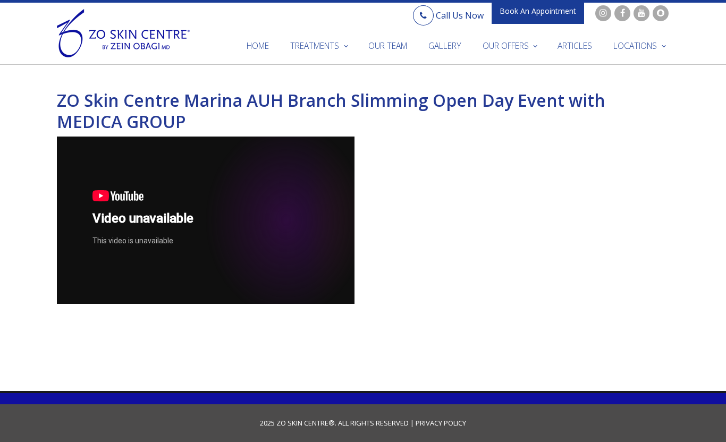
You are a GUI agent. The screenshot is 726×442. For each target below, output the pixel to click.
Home (258, 46)
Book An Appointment (538, 11)
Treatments (314, 46)
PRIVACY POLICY (440, 423)
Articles (575, 46)
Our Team (387, 46)
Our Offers (506, 46)
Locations (635, 46)
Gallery (444, 46)
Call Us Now (459, 15)
